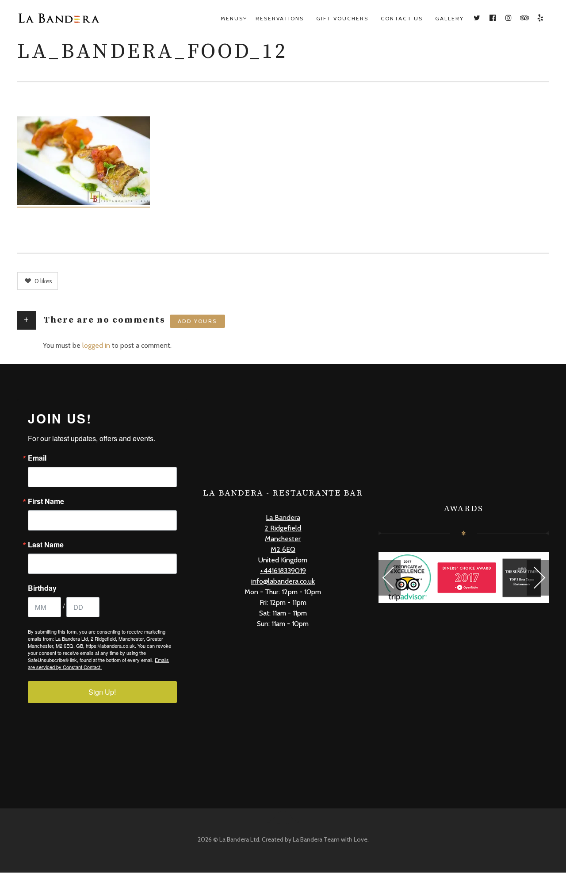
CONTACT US (402, 18)
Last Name (46, 544)
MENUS (232, 18)
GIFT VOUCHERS (342, 18)
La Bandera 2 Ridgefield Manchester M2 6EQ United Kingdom (282, 538)
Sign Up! (102, 692)
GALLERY (449, 18)
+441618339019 (283, 570)
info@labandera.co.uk (283, 581)
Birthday (42, 588)
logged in (96, 345)
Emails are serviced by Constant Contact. (98, 663)
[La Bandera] (70, 18)
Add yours (197, 321)
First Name (46, 501)
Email (37, 458)
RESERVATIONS (280, 18)
